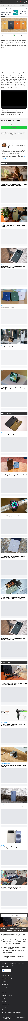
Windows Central (5, 1009)
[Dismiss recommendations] (26, 8)
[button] (26, 2)
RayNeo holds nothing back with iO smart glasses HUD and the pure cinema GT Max (14, 935)
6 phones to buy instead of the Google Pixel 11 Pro (13, 957)
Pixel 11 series (22, 5)
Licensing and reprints (6, 1007)
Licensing (4, 992)
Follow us (17, 35)
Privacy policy (4, 981)
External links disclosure (7, 995)
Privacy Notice (18, 132)
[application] (14, 98)
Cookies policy (5, 984)
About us (3, 998)
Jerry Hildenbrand (12, 143)
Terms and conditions (6, 975)
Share (4, 35)
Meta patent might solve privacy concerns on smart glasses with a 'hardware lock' (14, 929)
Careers (3, 989)
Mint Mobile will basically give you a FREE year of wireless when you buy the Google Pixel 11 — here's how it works (14, 941)
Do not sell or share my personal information (11, 1012)
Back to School (11, 5)
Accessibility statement (7, 987)
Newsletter (24, 35)
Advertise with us (5, 1004)
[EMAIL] (8, 147)
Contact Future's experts (7, 978)
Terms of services (16, 130)
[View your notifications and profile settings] (17, 2)
